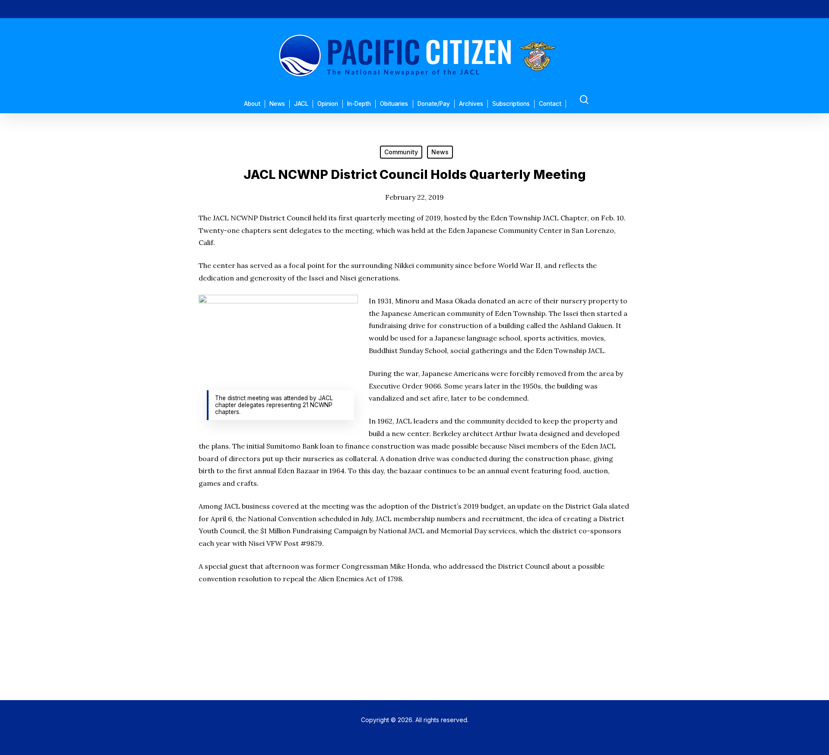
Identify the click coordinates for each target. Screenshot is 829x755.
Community (401, 152)
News (440, 152)
